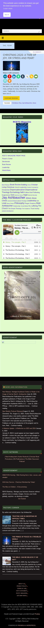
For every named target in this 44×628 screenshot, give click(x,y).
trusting (37, 208)
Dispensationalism (17, 190)
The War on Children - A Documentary (14, 487)
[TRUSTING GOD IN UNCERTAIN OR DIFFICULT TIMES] (6, 523)
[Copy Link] (32, 76)
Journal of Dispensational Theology (17, 200)
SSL (29, 206)
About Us (22, 583)
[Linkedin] (14, 76)
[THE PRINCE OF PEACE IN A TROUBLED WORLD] (6, 544)
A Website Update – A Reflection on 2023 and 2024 (19, 428)
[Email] (36, 76)
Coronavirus (34, 187)
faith (22, 192)
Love (4, 203)
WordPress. (31, 625)
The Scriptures (26, 208)
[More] (10, 81)
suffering (34, 206)
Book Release (6, 184)
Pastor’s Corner (7, 158)
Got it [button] (7, 15)
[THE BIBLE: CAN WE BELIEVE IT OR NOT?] (6, 564)
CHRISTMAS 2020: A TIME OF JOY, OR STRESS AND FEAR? (19, 56)
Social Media (24, 206)
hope (25, 195)
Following (36, 192)
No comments (37, 52)
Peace (12, 203)
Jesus (34, 103)
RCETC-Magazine (22, 122)
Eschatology (15, 192)
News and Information (16, 387)
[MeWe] (5, 76)
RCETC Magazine (21, 593)
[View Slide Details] (22, 295)
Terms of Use (21, 588)
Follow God (28, 192)
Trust (32, 208)
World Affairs (6, 170)
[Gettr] (10, 76)
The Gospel (11, 208)
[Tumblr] (23, 76)
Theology (19, 208)
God (12, 195)
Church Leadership (21, 187)
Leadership (5, 167)
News (8, 203)
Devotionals (6, 161)
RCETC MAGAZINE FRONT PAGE (13, 156)
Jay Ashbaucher (27, 103)
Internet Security (32, 195)
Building (24, 185)
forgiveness (6, 195)
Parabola (21, 625)
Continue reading (11, 98)
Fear (20, 103)
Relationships (17, 206)
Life (38, 201)
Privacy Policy (22, 586)
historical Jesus (18, 195)
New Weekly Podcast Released (12, 411)
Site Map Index (22, 595)
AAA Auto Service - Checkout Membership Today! (18, 482)
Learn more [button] (7, 8)
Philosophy (19, 203)
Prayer (27, 203)
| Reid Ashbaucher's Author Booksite (16, 457)
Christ (29, 184)
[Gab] (18, 76)
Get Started (22, 499)
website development (7, 211)
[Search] (39, 32)
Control (29, 187)
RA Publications (19, 459)
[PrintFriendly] (5, 81)
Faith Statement (21, 590)
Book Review (6, 164)
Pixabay (37, 614)
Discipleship (5, 190)
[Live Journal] (27, 76)
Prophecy (33, 203)
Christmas (15, 103)
